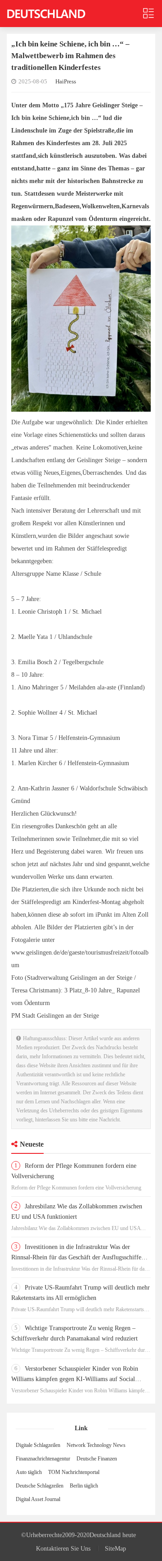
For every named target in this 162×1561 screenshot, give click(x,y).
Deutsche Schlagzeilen (39, 1486)
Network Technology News (96, 1445)
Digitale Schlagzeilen (38, 1445)
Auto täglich (29, 1472)
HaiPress (65, 81)
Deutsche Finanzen (96, 1458)
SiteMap (115, 1548)
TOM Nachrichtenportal (73, 1472)
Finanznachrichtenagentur (43, 1458)
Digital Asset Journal (38, 1499)
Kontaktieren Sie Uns (63, 1548)
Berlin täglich (84, 1486)
